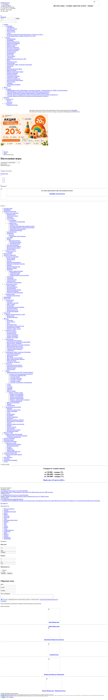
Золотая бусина (54, 654)
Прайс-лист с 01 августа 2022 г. (54, 480)
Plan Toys (6, 534)
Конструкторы (11, 63)
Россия (9, 100)
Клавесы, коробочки (12, 417)
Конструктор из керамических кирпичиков (18, 342)
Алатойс (6, 510)
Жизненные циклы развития (18, 229)
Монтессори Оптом (12, 105)
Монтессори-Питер (9, 508)
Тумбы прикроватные (16, 401)
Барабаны (9, 408)
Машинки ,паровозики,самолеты (16, 263)
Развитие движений (12, 73)
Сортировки (10, 278)
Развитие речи (13, 223)
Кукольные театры (12, 61)
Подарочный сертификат (13, 84)
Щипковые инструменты (13, 429)
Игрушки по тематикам (13, 49)
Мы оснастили (11, 30)
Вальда (6, 513)
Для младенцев (11, 56)
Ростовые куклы (11, 333)
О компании (9, 26)
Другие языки (10, 218)
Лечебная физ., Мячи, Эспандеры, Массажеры (19, 64)
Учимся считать (11, 281)
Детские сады (9, 99)
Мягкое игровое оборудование (15, 71)
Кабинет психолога (12, 44)
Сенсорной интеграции (13, 76)
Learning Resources (9, 530)
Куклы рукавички (12, 332)
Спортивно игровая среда (14, 437)
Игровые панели (11, 51)
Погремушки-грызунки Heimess (15, 307)
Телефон (3, 590)
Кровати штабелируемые (17, 398)
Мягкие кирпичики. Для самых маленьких (18, 344)
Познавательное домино (13, 327)
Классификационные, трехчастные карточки (22, 227)
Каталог (8, 37)
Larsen (5, 528)
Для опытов (10, 57)
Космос (9, 239)
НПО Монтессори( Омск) (11, 520)
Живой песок (10, 316)
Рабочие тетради (11, 368)
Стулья (9, 385)
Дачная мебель (11, 405)
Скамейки (9, 388)
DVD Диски (10, 54)
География (10, 237)
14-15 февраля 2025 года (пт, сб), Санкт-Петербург (14, 490)
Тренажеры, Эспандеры (13, 362)
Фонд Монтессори (54, 622)
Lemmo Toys (7, 531)
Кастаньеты (10, 418)
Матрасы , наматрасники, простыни (20, 399)
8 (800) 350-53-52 (5, 2)
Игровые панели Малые (13, 295)
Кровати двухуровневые (16, 395)
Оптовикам (9, 103)
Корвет (6, 514)
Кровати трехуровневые (16, 397)
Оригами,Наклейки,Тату (13, 451)
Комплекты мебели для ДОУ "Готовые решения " (20, 372)
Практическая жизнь (12, 216)
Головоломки (10, 53)
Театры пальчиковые (12, 334)
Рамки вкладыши (14, 274)
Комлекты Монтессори (13, 41)
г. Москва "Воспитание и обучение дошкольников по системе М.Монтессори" (28, 93)
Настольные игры (12, 324)
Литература (10, 66)
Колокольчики (11, 414)
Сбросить (10, 573)
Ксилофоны (10, 415)
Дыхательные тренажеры (14, 353)
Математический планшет (14, 289)
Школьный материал (14, 240)
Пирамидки (10, 276)
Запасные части (11, 214)
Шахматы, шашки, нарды (14, 329)
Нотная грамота (11, 249)
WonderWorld (7, 538)
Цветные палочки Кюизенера (15, 292)
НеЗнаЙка (74, 110)
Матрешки (10, 269)
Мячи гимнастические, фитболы (16, 359)
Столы (9, 384)
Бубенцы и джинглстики (13, 410)
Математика (10, 233)
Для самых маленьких (13, 245)
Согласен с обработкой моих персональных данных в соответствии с (30, 599)
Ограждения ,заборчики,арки (18, 375)
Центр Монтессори (54, 626)
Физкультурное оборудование (15, 80)
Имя (2, 584)
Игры (8, 60)
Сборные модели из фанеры (14, 349)
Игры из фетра (11, 321)
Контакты (6, 97)
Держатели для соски (12, 303)
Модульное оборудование (14, 246)
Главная (6, 24)
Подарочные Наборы (12, 311)
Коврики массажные (12, 355)
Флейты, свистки (11, 427)
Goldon (6, 526)
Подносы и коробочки (13, 47)
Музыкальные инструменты (14, 69)
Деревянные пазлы (15, 272)
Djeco (5, 523)
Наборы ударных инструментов (15, 424)
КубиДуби (6, 516)
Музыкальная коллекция (13, 247)
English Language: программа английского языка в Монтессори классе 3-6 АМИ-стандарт (25, 496)
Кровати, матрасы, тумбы (16, 392)
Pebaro (5, 533)
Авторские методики (12, 50)
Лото (8, 323)
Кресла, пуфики (11, 391)
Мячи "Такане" (11, 304)
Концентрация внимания (13, 262)
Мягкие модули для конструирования (17, 435)
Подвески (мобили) (12, 308)
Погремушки (10, 305)
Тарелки (9, 422)
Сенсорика (10, 217)
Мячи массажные (11, 360)
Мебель (9, 67)
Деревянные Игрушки (10, 511)
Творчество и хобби (12, 77)
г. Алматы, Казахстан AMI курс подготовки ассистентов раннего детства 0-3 (27, 96)
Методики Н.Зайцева (12, 291)
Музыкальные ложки (12, 431)
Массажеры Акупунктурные (14, 357)
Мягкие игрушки (11, 70)
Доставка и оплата (12, 29)
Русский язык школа (15, 242)
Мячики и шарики (12, 268)
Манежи (9, 404)
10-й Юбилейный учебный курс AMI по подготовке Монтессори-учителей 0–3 (28, 92)
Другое (9, 86)
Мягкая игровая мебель (13, 402)
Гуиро (8, 412)
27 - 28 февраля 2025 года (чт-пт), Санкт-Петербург (14, 495)
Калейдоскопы (11, 259)
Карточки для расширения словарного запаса (22, 226)
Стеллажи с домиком (15, 379)
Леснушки (6, 517)
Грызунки (9, 301)
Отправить (3, 601)
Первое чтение (14, 224)
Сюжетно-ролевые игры (13, 79)
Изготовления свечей (13, 445)
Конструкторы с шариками (14, 343)
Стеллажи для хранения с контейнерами (21, 382)
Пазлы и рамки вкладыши (16, 271)
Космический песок (12, 317)
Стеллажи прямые (15, 376)
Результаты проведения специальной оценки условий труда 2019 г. (25, 34)
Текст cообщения (5, 593)
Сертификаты (10, 27)
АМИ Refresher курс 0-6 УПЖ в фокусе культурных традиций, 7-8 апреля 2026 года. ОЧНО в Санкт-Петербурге (37, 90)
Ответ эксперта (11, 31)
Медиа (5, 87)
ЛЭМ (5, 518)
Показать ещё (4, 173)
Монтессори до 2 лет (12, 310)
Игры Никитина (11, 288)
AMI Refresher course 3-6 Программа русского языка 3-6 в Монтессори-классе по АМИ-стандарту (27, 492)
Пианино (9, 425)
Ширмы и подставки (12, 337)
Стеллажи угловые (15, 381)
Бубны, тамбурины (12, 411)
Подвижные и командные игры (15, 326)
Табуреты (9, 389)
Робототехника (11, 46)
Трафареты (10, 448)
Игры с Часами (11, 258)
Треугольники (11, 428)
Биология (11, 234)
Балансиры (10, 320)
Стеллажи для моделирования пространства (21, 374)
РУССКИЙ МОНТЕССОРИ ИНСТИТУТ (12, 499)
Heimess (6, 527)
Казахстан (9, 102)
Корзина (3, 17)
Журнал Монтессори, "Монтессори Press (53, 690)
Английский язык (12, 231)
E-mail (3, 587)
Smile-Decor (7, 537)
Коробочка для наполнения (17, 221)
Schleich (6, 536)
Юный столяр (10, 450)
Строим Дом (10, 350)
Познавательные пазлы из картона (19, 275)
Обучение (8, 89)
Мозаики (9, 265)
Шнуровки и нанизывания (14, 282)
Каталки (9, 261)
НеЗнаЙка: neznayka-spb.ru (57, 193)
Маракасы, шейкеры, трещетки (15, 420)
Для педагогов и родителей (14, 365)
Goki (5, 524)
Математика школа (15, 243)
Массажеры (10, 356)
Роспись (9, 447)
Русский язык (12, 220)
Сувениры (10, 83)
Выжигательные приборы (14, 444)
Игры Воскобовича (12, 287)
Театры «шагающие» (12, 336)
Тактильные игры (12, 279)
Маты (8, 456)
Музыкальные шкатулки (13, 266)
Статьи (9, 33)
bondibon (6, 521)
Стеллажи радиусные (16, 378)
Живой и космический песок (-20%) (16, 59)
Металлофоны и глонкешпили (15, 421)
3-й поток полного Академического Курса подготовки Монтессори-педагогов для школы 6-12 (32, 94)
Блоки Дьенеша (11, 285)
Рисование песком (12, 74)
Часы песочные (11, 81)
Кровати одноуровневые (16, 394)
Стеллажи (9, 386)
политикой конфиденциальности (49, 599)
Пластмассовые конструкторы (15, 347)
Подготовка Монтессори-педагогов (54, 639)
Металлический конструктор (15, 346)
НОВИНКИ (10, 40)
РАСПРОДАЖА (11, 39)
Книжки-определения (16, 230)
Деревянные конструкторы (14, 340)
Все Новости (4, 503)
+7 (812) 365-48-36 (6, 5)
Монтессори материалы (13, 43)
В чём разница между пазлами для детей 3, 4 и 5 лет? (21, 36)
